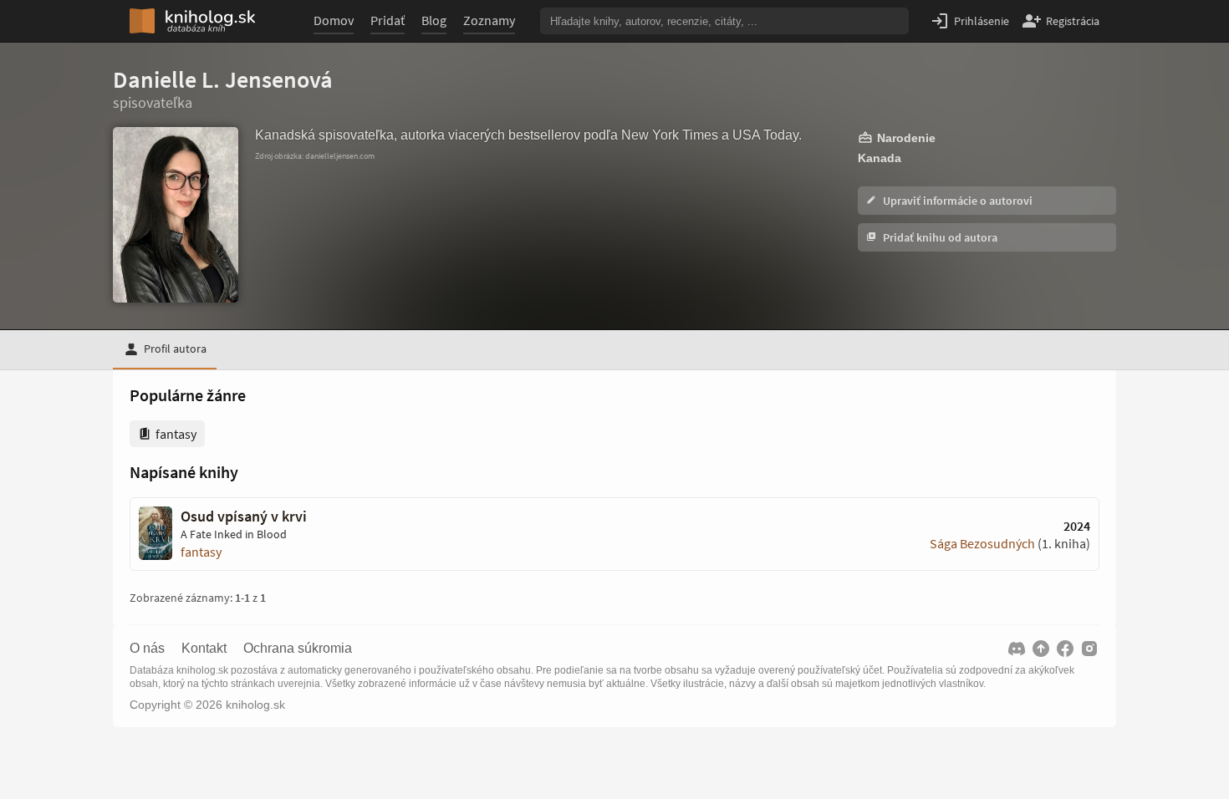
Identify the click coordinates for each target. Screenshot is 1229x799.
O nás (147, 648)
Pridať (387, 20)
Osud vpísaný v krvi (244, 516)
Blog (433, 20)
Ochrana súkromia (297, 648)
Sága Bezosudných (982, 543)
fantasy (201, 551)
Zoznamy (489, 20)
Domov (334, 20)
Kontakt (204, 648)
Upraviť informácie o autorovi (956, 200)
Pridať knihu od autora (938, 237)
